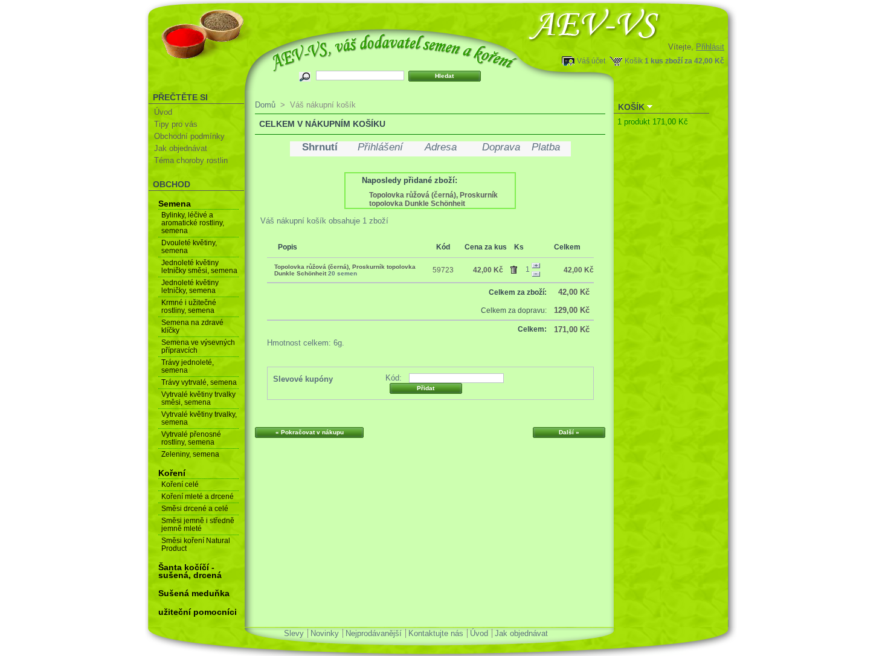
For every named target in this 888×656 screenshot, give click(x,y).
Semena (174, 203)
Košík (634, 61)
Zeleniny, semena (190, 454)
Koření (171, 473)
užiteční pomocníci (197, 612)
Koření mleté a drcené (197, 496)
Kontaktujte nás (435, 633)
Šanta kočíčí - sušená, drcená (190, 571)
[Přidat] (536, 266)
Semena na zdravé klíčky (192, 326)
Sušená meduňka (194, 593)
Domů (265, 104)
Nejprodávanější (374, 633)
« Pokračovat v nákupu (309, 432)
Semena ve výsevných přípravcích (198, 346)
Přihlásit (710, 46)
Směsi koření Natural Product (195, 544)
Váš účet (591, 61)
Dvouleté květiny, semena (189, 247)
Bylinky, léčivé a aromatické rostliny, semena (192, 223)
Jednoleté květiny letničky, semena (190, 286)
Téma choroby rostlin (191, 160)
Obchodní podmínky (189, 136)
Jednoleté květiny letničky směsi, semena (199, 267)
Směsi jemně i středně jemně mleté (197, 524)
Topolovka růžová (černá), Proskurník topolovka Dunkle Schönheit (433, 199)
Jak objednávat (180, 148)
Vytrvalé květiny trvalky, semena (199, 418)
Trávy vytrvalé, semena (199, 382)
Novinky (324, 633)
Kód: (393, 377)
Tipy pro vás (176, 124)
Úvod (163, 112)
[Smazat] (515, 268)
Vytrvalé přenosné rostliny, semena (191, 438)
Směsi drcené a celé (194, 508)
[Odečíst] (536, 274)
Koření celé (180, 484)
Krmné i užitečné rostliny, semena (188, 306)
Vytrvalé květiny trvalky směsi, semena (198, 398)
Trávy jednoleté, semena (187, 366)
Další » (569, 432)
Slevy (294, 633)
